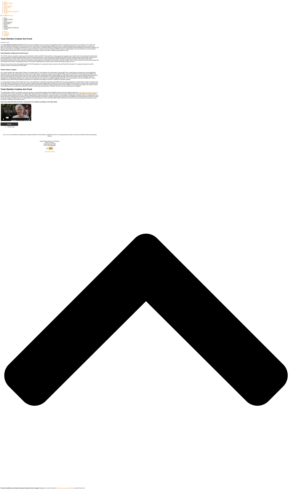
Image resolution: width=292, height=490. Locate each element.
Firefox (58, 488)
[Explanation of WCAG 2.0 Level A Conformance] (50, 148)
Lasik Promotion (8, 6)
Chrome (63, 488)
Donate (6, 10)
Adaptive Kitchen (8, 3)
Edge (72, 488)
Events (5, 8)
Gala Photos (7, 7)
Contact (6, 12)
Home (5, 2)
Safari (67, 488)
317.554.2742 (52, 145)
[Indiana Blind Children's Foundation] (7, 15)
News (5, 4)
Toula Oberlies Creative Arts (11, 11)
